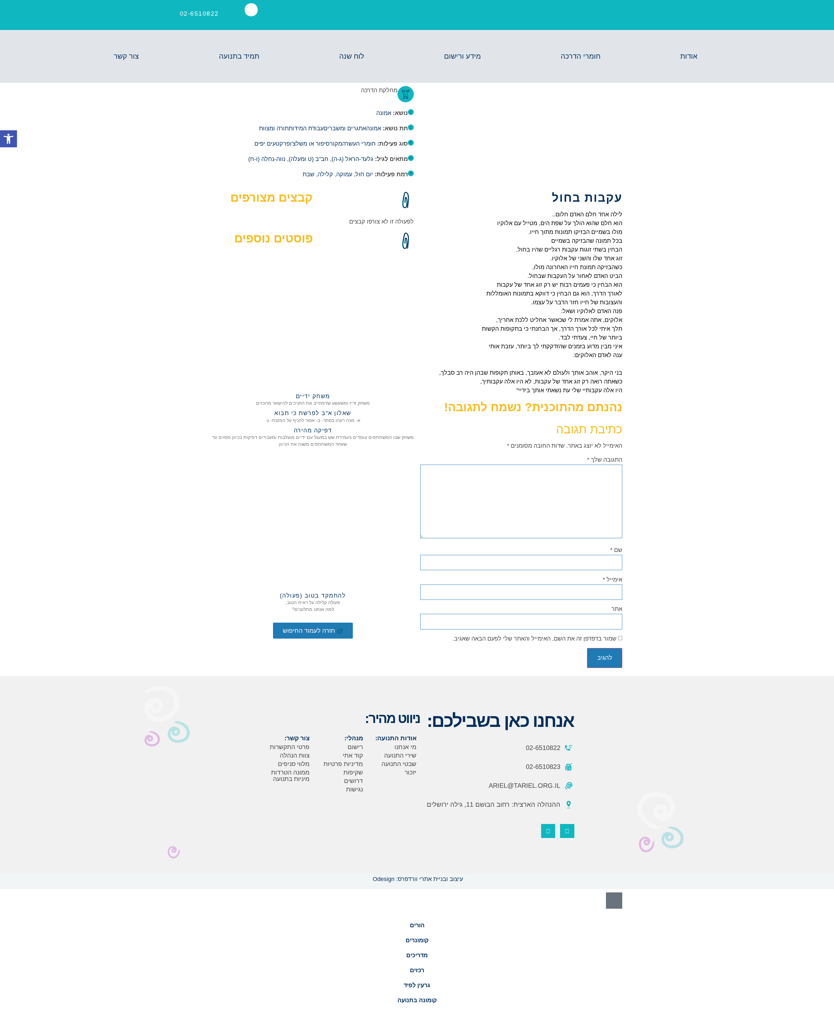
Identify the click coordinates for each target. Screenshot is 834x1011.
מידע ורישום (462, 56)
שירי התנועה (400, 755)
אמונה (383, 113)
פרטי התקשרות (289, 747)
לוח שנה (351, 56)
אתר (616, 609)
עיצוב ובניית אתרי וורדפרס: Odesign (417, 879)
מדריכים (417, 955)
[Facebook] (567, 831)
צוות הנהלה (294, 755)
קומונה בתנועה (417, 1000)
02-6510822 (199, 13)
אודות (688, 56)
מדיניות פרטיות (343, 763)
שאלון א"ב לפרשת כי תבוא (312, 413)
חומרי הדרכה (580, 56)
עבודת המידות (306, 128)
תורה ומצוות (274, 128)
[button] (251, 9)
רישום (355, 747)
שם (616, 550)
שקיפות (353, 772)
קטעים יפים (268, 143)
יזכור (410, 772)
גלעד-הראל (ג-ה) (352, 159)
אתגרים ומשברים (345, 128)
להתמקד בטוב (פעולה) (313, 595)
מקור (336, 143)
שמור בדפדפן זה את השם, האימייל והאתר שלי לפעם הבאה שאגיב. (534, 638)
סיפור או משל (313, 143)
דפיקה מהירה (313, 430)
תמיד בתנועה (239, 56)
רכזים (417, 970)
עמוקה (344, 174)
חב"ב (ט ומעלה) (308, 159)
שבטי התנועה (398, 763)
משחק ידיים (313, 396)
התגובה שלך (604, 459)
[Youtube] (548, 831)
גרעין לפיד (417, 985)
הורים (417, 925)
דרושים (353, 780)
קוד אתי (353, 755)
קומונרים (417, 940)
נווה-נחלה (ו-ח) (266, 159)
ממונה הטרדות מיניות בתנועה (290, 775)
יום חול (364, 174)
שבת (308, 174)
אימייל (612, 579)
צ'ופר (289, 143)
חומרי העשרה (359, 143)
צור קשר (126, 56)
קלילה (325, 174)
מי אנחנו (405, 747)
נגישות (354, 789)
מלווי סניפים (293, 763)
